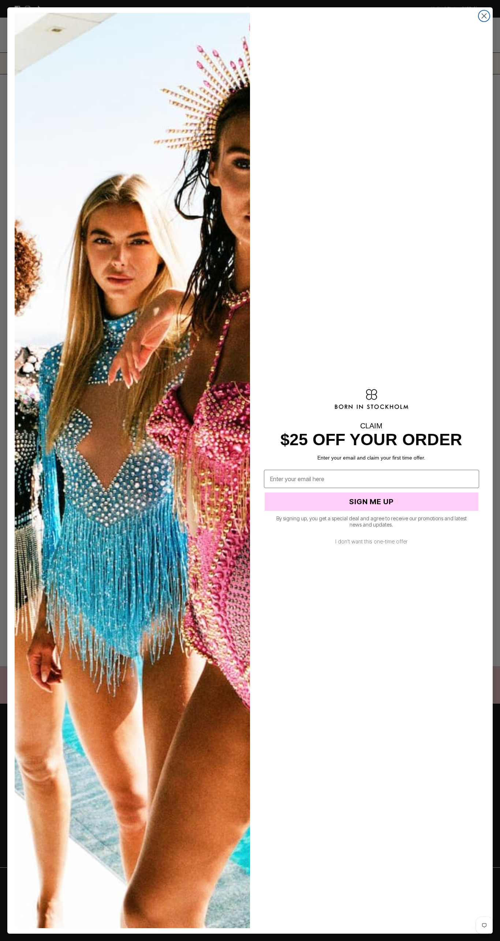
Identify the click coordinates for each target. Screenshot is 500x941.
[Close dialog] (484, 16)
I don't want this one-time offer (371, 541)
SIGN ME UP (371, 501)
